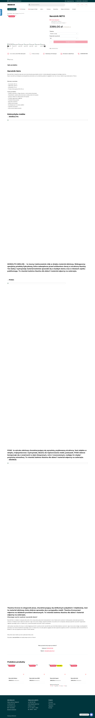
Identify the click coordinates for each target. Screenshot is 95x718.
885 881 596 (50, 648)
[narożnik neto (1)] (26, 29)
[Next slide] (43, 29)
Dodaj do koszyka (70, 42)
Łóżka (41, 9)
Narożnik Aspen (54, 678)
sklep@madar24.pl (49, 651)
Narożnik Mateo (13, 678)
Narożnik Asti (74, 678)
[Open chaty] (91, 714)
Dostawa (49, 9)
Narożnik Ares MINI (34, 678)
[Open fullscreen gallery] (44, 42)
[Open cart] (86, 4)
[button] (10, 46)
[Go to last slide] (9, 29)
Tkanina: (52, 31)
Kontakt (74, 9)
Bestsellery (55, 9)
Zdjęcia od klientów (65, 9)
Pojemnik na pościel (55, 36)
